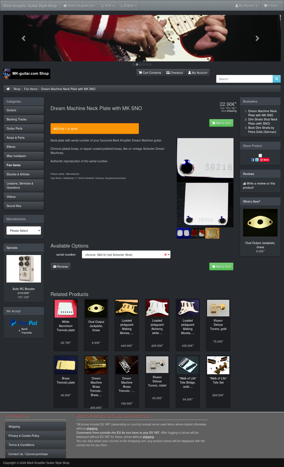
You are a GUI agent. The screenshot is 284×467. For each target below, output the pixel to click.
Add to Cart (223, 123)
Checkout (176, 73)
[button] (24, 38)
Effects (11, 147)
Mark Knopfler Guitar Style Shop (30, 5)
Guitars (11, 110)
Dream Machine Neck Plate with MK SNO (68, 89)
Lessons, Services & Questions (20, 185)
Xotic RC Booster (23, 289)
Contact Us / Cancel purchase (28, 454)
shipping (232, 110)
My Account (199, 73)
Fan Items (30, 89)
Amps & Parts (16, 137)
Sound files (14, 206)
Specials (11, 247)
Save (266, 159)
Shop (17, 89)
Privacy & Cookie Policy (24, 436)
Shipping (14, 426)
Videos (11, 196)
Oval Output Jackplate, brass (260, 245)
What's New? (251, 201)
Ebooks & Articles (18, 174)
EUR (106, 5)
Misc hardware (16, 156)
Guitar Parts (14, 128)
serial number (66, 254)
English (128, 5)
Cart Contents (151, 73)
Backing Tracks (17, 119)
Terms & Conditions (21, 445)
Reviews (62, 266)
